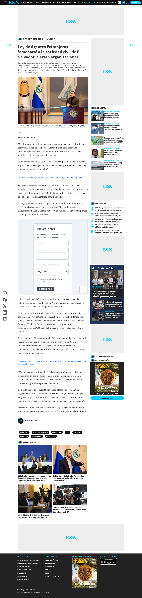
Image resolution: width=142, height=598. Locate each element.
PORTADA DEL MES (81, 557)
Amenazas (77, 432)
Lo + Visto (100, 203)
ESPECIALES (51, 557)
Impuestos (24, 432)
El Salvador (51, 436)
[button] (5, 293)
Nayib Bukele (37, 436)
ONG (67, 432)
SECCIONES (23, 557)
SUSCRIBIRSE (107, 398)
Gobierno (24, 436)
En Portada (100, 108)
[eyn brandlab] (102, 268)
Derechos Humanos (40, 432)
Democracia (57, 432)
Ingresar (136, 3)
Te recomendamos (104, 356)
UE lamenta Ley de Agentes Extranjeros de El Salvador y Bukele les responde (50, 177)
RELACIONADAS (29, 442)
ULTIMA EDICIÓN (102, 360)
